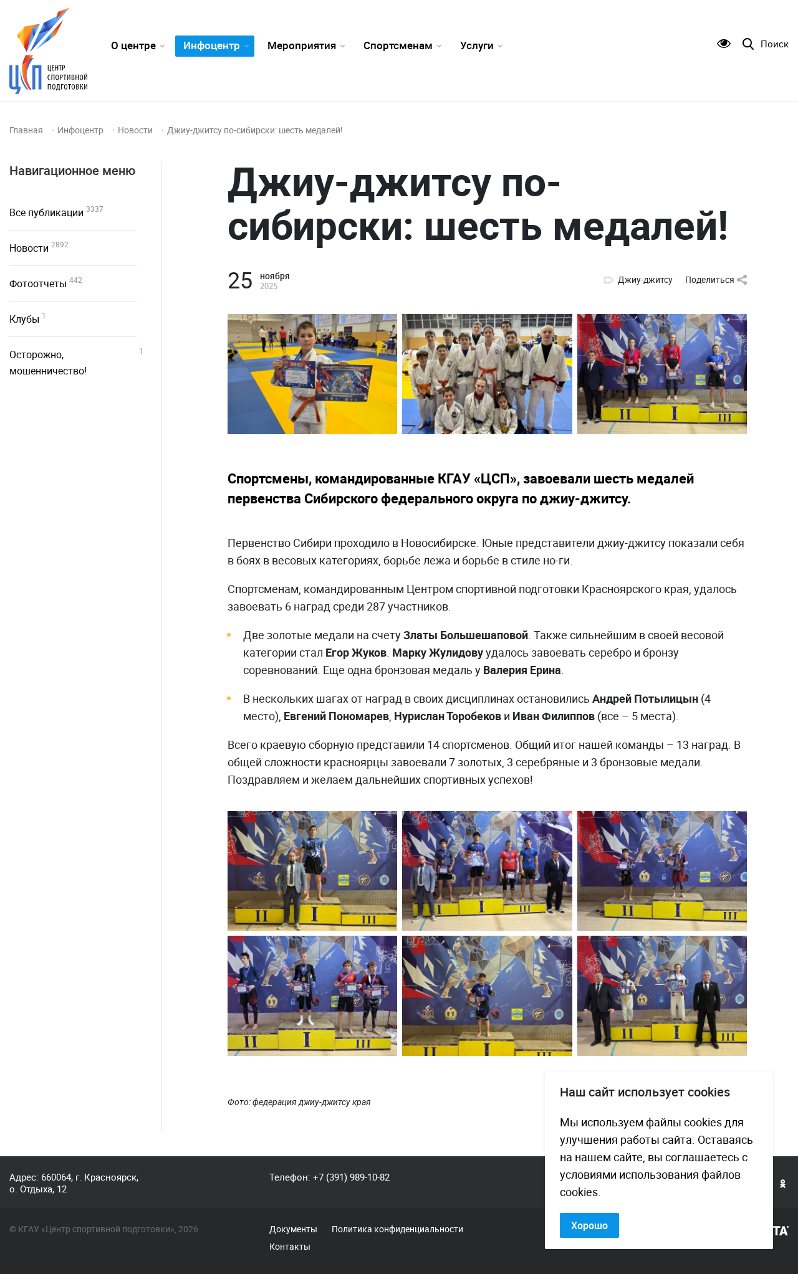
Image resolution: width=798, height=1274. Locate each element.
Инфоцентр (211, 45)
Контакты (289, 1246)
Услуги (477, 45)
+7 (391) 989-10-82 (351, 1177)
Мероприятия (301, 45)
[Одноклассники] (783, 1183)
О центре (133, 45)
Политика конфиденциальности (397, 1229)
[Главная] (48, 50)
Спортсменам (398, 45)
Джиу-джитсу (645, 280)
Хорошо (589, 1225)
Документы (293, 1229)
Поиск (775, 44)
